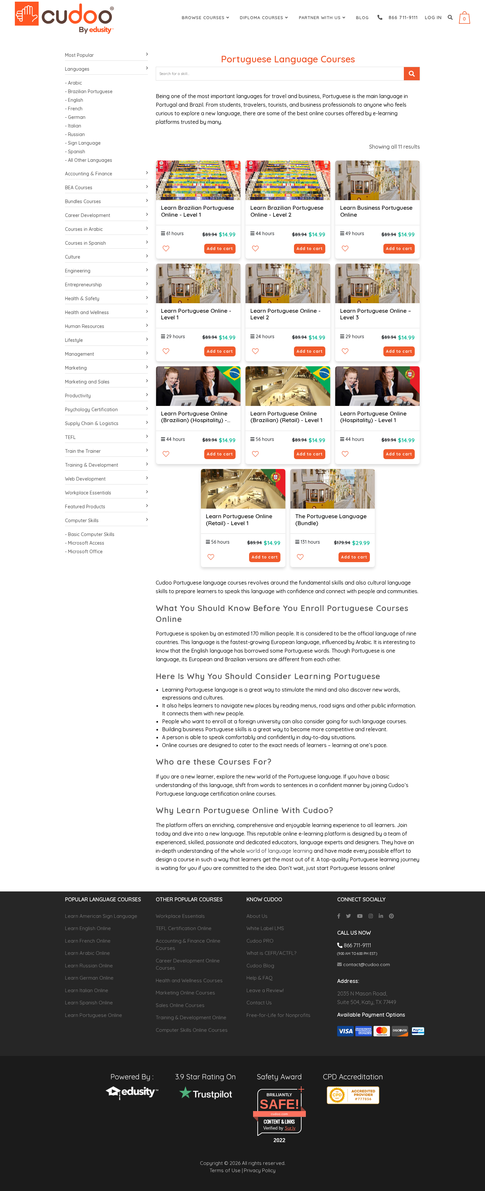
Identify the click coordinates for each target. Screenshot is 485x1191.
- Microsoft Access (84, 543)
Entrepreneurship (83, 285)
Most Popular (79, 55)
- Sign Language (83, 143)
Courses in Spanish (85, 243)
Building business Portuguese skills (204, 729)
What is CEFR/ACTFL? (271, 953)
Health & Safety (82, 299)
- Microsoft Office (84, 552)
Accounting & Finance (88, 174)
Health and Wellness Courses (189, 980)
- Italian (73, 126)
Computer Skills (82, 520)
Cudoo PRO (260, 941)
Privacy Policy (259, 1170)
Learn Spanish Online (89, 1002)
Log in (433, 17)
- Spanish (75, 152)
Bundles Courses (83, 201)
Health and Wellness (87, 312)
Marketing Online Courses (185, 993)
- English (74, 100)
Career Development (87, 215)
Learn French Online (88, 941)
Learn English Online (88, 928)
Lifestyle (74, 340)
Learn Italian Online (86, 990)
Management (79, 354)
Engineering (77, 271)
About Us (257, 916)
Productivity (78, 396)
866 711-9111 (401, 17)
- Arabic (73, 83)
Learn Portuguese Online (93, 1015)
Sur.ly (290, 1128)
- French (73, 109)
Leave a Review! (265, 990)
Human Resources (84, 326)
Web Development (85, 479)
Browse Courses (204, 17)
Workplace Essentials (88, 493)
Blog (362, 17)
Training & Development (91, 465)
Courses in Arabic (84, 229)
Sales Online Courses (180, 1005)
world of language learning (279, 851)
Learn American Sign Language (101, 916)
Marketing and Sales (87, 382)
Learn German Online (89, 978)
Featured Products (85, 507)
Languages (77, 69)
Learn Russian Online (89, 965)
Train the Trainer (83, 451)
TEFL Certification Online (183, 928)
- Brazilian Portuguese (89, 91)
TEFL (70, 437)
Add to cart (220, 248)
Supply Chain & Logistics (91, 423)
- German (75, 117)
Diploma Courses (262, 17)
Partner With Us (320, 17)
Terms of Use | (226, 1170)
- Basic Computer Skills (89, 534)
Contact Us (259, 1002)
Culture (72, 257)
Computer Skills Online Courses (192, 1030)
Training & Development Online (191, 1017)
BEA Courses (78, 188)
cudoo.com (279, 1114)
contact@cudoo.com (366, 964)
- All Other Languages (88, 160)
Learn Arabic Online (87, 953)
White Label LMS (265, 928)
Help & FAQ (259, 978)
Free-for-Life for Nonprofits (278, 1015)
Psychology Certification (91, 410)
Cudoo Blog (260, 965)
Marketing (76, 368)
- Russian (75, 134)
